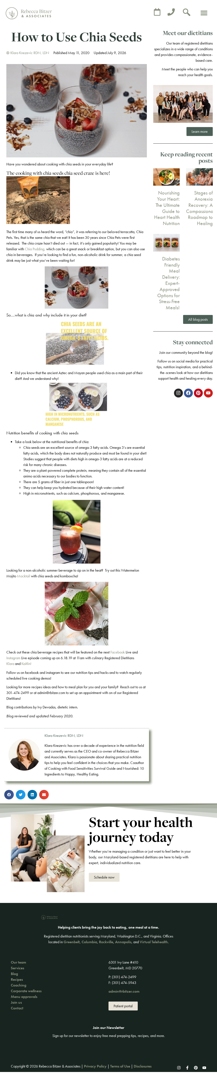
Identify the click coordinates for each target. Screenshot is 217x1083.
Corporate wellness (26, 990)
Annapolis (123, 941)
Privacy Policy (95, 1066)
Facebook (117, 652)
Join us (16, 1002)
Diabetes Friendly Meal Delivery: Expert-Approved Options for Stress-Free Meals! (168, 283)
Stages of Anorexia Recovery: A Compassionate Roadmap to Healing (201, 208)
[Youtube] (204, 1068)
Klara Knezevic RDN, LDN (64, 735)
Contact (17, 1008)
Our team (18, 962)
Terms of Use (120, 1066)
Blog (14, 973)
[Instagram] (179, 1068)
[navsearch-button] (186, 12)
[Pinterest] (196, 1068)
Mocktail (23, 576)
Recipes (17, 979)
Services (17, 967)
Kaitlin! (26, 663)
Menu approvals (24, 996)
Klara (10, 663)
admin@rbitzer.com (123, 991)
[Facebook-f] (187, 1068)
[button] (204, 12)
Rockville (106, 941)
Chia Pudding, (35, 248)
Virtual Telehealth (154, 941)
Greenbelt (72, 941)
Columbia (89, 941)
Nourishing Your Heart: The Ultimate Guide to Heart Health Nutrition (167, 208)
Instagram (13, 657)
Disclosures (143, 1066)
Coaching (18, 985)
